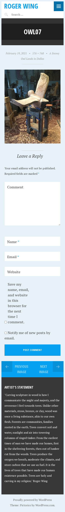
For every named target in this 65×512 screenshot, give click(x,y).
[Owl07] (32, 142)
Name (13, 241)
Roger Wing (21, 6)
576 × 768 (38, 53)
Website (13, 271)
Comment (15, 187)
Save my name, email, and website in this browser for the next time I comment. (18, 303)
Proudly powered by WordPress (32, 500)
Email (13, 256)
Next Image (43, 369)
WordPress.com (44, 505)
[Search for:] (26, 14)
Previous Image (21, 369)
